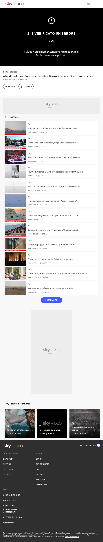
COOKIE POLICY (10, 500)
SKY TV (39, 459)
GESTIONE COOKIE (11, 495)
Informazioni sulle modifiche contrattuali (77, 533)
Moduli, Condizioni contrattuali (37, 533)
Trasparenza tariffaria (11, 535)
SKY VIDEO (8, 469)
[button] (10, 86)
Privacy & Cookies (55, 533)
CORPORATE (8, 522)
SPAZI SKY (40, 479)
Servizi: (39, 454)
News (6, 72)
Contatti (31, 535)
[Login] (88, 4)
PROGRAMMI (41, 485)
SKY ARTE (7, 474)
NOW (38, 469)
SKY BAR (40, 474)
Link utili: (7, 490)
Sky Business (42, 464)
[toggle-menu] (95, 4)
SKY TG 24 (8, 464)
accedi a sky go (88, 446)
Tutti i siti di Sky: (10, 454)
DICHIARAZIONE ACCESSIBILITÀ (10, 511)
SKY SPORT (8, 459)
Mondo (14, 72)
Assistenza (23, 535)
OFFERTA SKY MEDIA (12, 517)
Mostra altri (51, 300)
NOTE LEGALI (9, 505)
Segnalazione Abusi (72, 537)
